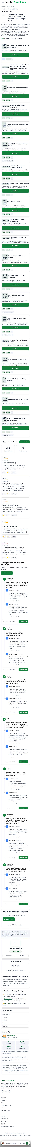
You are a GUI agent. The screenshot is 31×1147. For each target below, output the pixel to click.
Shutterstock (6, 1014)
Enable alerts (8, 999)
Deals (8, 38)
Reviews (13, 38)
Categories (3, 1100)
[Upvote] (10, 601)
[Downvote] (14, 601)
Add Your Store (4, 1108)
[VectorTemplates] (16, 2)
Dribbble (4, 1026)
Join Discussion (23, 621)
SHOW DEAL (15, 76)
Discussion (20, 38)
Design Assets (10, 6)
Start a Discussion (7, 573)
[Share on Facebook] (12, 965)
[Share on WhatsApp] (18, 965)
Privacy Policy (4, 1118)
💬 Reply (14, 472)
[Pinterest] (9, 1091)
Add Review (25, 442)
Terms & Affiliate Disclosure (7, 1126)
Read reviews (8, 1003)
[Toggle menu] (3, 2)
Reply (19, 600)
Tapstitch (5, 1017)
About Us (3, 1123)
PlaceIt (4, 1023)
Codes (3, 38)
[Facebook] (2, 1091)
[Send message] (27, 1143)
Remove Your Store (5, 1110)
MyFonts (4, 1020)
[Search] (28, 2)
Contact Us (3, 1121)
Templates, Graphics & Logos (9, 9)
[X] (6, 1091)
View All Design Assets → (15, 925)
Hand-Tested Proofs (6, 1105)
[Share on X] (15, 965)
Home (3, 6)
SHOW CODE (15, 55)
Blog (2, 1102)
